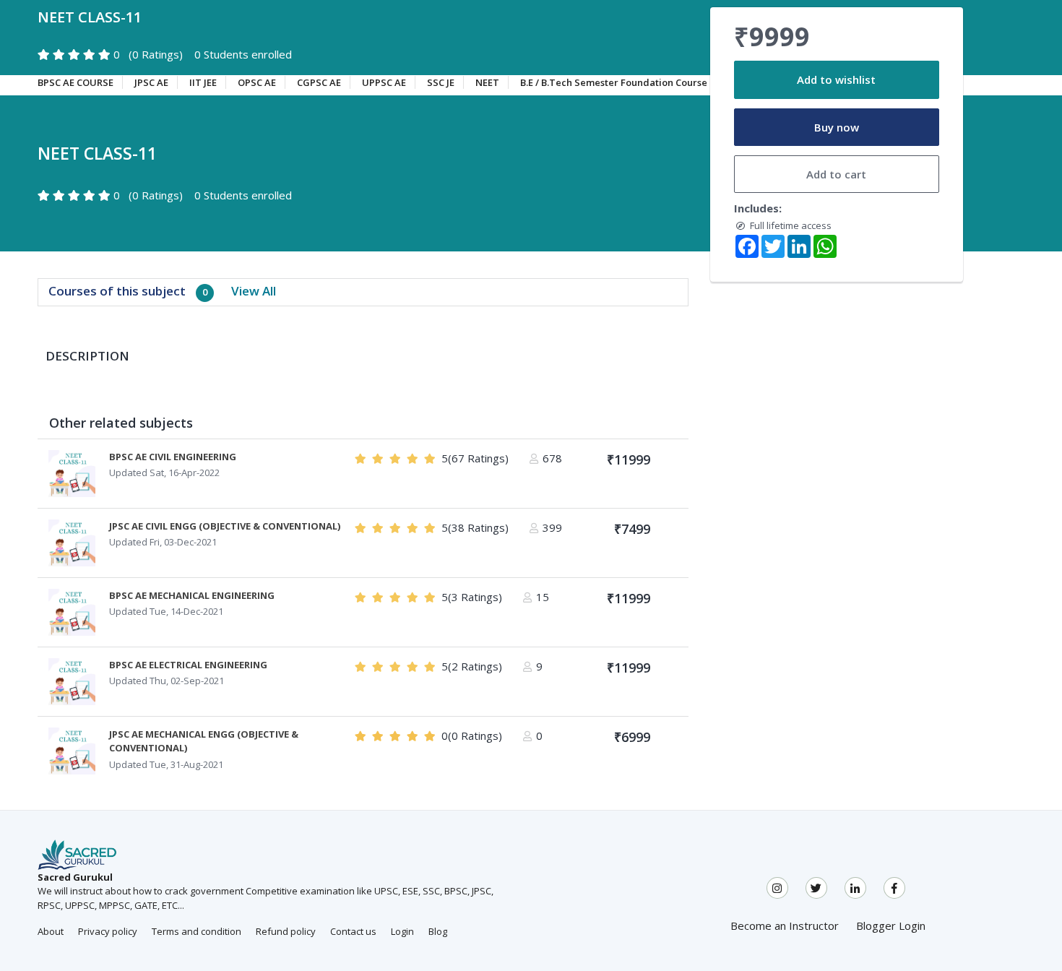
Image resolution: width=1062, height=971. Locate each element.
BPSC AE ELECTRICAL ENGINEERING (188, 664)
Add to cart (836, 174)
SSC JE (440, 82)
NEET (487, 82)
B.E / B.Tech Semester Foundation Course (613, 82)
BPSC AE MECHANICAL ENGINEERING (192, 595)
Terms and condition (196, 931)
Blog (437, 931)
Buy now (836, 127)
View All (253, 290)
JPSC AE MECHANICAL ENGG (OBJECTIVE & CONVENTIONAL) (203, 741)
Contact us (353, 931)
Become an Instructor (784, 925)
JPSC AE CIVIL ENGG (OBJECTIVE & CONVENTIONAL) (224, 525)
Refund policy (286, 931)
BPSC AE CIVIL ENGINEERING (172, 456)
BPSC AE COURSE (75, 82)
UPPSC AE (384, 82)
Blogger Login (890, 925)
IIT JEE (203, 82)
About (51, 931)
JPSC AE (151, 82)
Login (402, 931)
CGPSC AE (319, 82)
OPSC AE (257, 82)
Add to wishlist (836, 79)
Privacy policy (107, 931)
